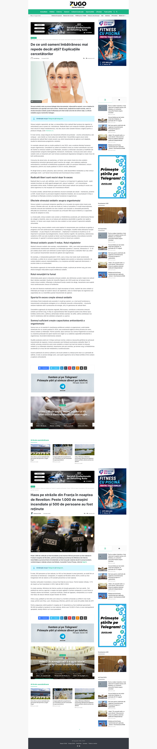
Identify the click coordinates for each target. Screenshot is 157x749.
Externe (59, 12)
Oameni (66, 12)
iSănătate (107, 15)
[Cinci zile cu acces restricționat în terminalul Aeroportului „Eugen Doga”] (40, 449)
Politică (52, 12)
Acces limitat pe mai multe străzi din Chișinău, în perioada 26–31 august (116, 118)
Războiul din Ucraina (68, 15)
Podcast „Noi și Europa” (94, 15)
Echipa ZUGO (71, 743)
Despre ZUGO (63, 743)
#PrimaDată (114, 15)
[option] (78, 4)
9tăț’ (102, 15)
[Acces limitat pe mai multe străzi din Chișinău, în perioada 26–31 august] (102, 119)
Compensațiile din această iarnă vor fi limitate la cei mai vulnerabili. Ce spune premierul (62, 458)
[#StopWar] (78, 5)
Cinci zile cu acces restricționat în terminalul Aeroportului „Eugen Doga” (40, 458)
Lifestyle (99, 12)
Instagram (59, 118)
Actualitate (43, 12)
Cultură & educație (77, 12)
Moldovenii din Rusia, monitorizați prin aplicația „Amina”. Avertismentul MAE (116, 146)
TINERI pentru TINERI (80, 15)
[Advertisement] (112, 81)
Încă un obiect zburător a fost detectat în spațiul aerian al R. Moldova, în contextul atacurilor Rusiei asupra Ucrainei (117, 109)
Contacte (85, 743)
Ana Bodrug (36, 58)
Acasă (33, 39)
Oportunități (90, 12)
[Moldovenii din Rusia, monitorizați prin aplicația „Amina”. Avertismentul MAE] (102, 147)
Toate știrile (108, 12)
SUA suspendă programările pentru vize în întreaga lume (62, 413)
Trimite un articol (92, 743)
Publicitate (79, 743)
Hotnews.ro (49, 131)
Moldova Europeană (57, 15)
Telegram (51, 118)
